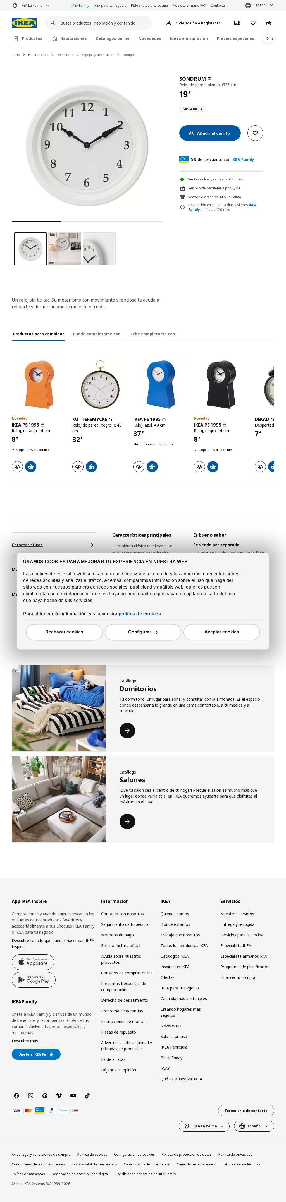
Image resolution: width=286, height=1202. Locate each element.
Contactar (218, 5)
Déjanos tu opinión (118, 1070)
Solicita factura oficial (120, 945)
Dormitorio (65, 54)
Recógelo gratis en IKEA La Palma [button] (214, 197)
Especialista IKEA (235, 945)
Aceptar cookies (221, 632)
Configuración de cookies (134, 1154)
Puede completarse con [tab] (97, 333)
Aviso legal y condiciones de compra (41, 1154)
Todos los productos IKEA (184, 945)
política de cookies (140, 613)
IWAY (165, 1068)
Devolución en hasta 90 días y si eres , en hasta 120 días (222, 207)
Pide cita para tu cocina (149, 5)
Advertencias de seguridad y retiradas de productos (126, 1045)
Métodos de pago (117, 935)
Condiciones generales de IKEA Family (145, 1174)
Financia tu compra (237, 977)
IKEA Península (174, 1047)
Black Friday (171, 1057)
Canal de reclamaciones (196, 1164)
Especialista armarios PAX (243, 956)
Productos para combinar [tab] (38, 333)
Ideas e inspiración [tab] (189, 38)
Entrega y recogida (237, 924)
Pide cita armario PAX (189, 5)
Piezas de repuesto (118, 1032)
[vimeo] (59, 1095)
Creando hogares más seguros (181, 1012)
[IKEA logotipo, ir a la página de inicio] (24, 23)
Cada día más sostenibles (184, 998)
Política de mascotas (28, 1174)
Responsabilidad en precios (94, 1164)
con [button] (222, 159)
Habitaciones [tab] (73, 38)
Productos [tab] (32, 38)
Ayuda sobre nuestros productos (121, 959)
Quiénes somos (175, 913)
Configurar (139, 632)
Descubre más (25, 1041)
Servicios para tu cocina (241, 935)
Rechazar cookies (64, 632)
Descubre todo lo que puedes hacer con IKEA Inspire (53, 943)
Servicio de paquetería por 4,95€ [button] (214, 188)
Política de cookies (92, 1154)
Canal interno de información (147, 1164)
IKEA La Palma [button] (31, 5)
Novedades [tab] (150, 38)
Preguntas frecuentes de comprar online (123, 986)
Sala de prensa (174, 1036)
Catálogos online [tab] (113, 38)
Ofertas (168, 977)
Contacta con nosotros (122, 913)
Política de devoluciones (241, 1164)
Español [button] (260, 5)
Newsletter (171, 1025)
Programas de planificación (245, 966)
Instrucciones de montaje (124, 1021)
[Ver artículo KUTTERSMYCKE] (99, 384)
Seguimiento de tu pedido (124, 924)
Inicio (16, 54)
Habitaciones (38, 54)
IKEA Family (80, 5)
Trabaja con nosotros (180, 935)
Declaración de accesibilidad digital (80, 1174)
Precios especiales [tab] (235, 38)
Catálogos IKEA (175, 956)
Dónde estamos (175, 924)
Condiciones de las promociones (38, 1164)
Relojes (128, 54)
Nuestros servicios (237, 913)
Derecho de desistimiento (124, 1000)
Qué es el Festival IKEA (181, 1078)
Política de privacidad (235, 1154)
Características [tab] (27, 544)
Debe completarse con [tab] (152, 333)
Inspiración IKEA (175, 966)
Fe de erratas (113, 1059)
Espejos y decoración (98, 54)
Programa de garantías (122, 1010)
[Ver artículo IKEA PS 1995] (39, 384)
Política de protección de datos (187, 1154)
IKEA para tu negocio (110, 5)
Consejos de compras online (127, 972)
